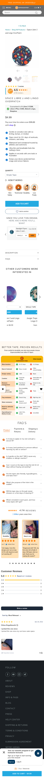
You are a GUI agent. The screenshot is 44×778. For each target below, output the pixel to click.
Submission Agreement (18, 742)
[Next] (26, 70)
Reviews (10, 686)
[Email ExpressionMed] (25, 674)
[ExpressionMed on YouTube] (14, 674)
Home (7, 30)
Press (8, 714)
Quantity (9, 170)
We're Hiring (12, 747)
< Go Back (22, 26)
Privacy (9, 736)
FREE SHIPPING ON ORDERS (22, 3)
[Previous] (18, 70)
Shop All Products (18, 30)
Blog (8, 703)
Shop (8, 692)
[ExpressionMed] (22, 7)
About (9, 681)
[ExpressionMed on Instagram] (19, 674)
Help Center (12, 719)
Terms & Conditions (16, 731)
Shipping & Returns (16, 725)
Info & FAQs (11, 697)
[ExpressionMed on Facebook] (8, 674)
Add (32, 235)
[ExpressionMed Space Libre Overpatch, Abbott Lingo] (22, 51)
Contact (10, 708)
